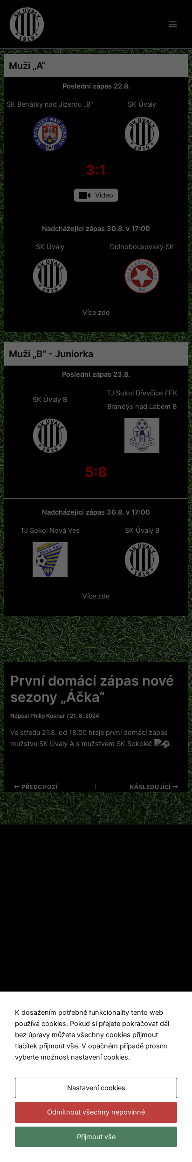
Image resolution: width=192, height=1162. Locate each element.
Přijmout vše (96, 1137)
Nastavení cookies (96, 1088)
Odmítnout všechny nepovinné (96, 1112)
